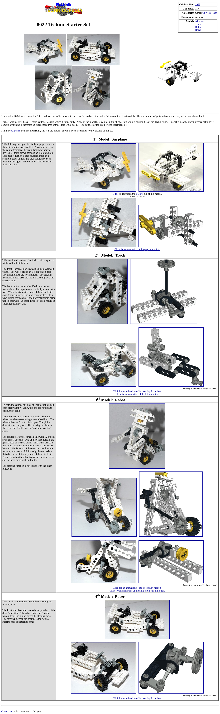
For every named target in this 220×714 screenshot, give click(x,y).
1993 (197, 4)
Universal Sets (209, 12)
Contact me (7, 711)
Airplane (199, 21)
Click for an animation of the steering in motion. (137, 391)
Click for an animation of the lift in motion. (137, 394)
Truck (198, 24)
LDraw (139, 193)
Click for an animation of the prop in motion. (137, 249)
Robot (198, 27)
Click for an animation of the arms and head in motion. (137, 590)
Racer (198, 30)
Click (115, 193)
